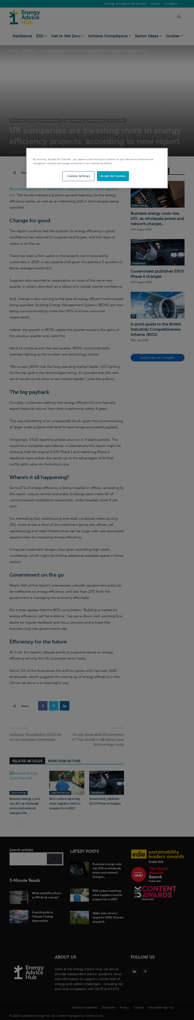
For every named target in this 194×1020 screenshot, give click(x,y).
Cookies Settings (78, 175)
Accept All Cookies (113, 175)
